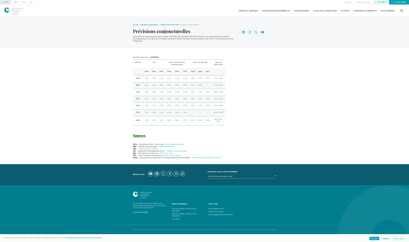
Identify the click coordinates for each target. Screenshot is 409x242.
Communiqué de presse (174, 144)
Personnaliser (398, 238)
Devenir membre (400, 2)
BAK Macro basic (166, 153)
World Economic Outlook (171, 155)
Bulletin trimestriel (166, 146)
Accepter (374, 238)
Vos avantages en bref (216, 208)
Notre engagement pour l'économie (221, 214)
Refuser (386, 238)
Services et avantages (216, 211)
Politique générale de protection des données (83, 237)
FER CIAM (5, 2)
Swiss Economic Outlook (147, 149)
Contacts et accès (364, 2)
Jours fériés (176, 219)
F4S (31, 2)
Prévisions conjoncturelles (176, 151)
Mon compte (382, 2)
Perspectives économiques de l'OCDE (206, 158)
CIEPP (15, 2)
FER (23, 2)
